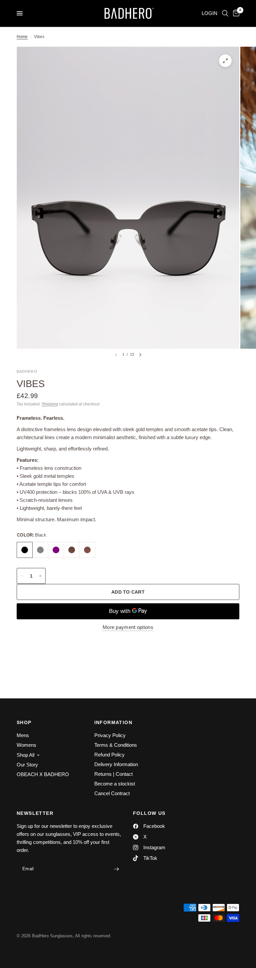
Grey (40, 550)
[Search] (225, 13)
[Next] (140, 354)
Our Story (27, 764)
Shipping (50, 404)
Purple (56, 550)
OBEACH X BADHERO (43, 774)
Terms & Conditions (115, 745)
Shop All (25, 755)
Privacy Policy (110, 735)
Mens (23, 735)
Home (22, 36)
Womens (26, 745)
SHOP (24, 722)
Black (25, 550)
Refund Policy (109, 754)
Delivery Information (116, 764)
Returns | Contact (113, 774)
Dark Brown (87, 550)
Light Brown (72, 550)
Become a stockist (114, 783)
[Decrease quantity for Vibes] (22, 576)
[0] (235, 13)
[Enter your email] (116, 869)
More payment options (128, 627)
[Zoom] (225, 60)
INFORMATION (113, 722)
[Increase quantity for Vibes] (40, 576)
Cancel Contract (112, 793)
